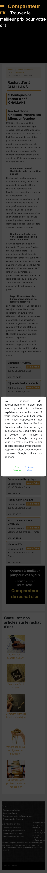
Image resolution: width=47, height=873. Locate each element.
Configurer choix (29, 468)
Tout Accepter (17, 468)
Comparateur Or (20, 9)
